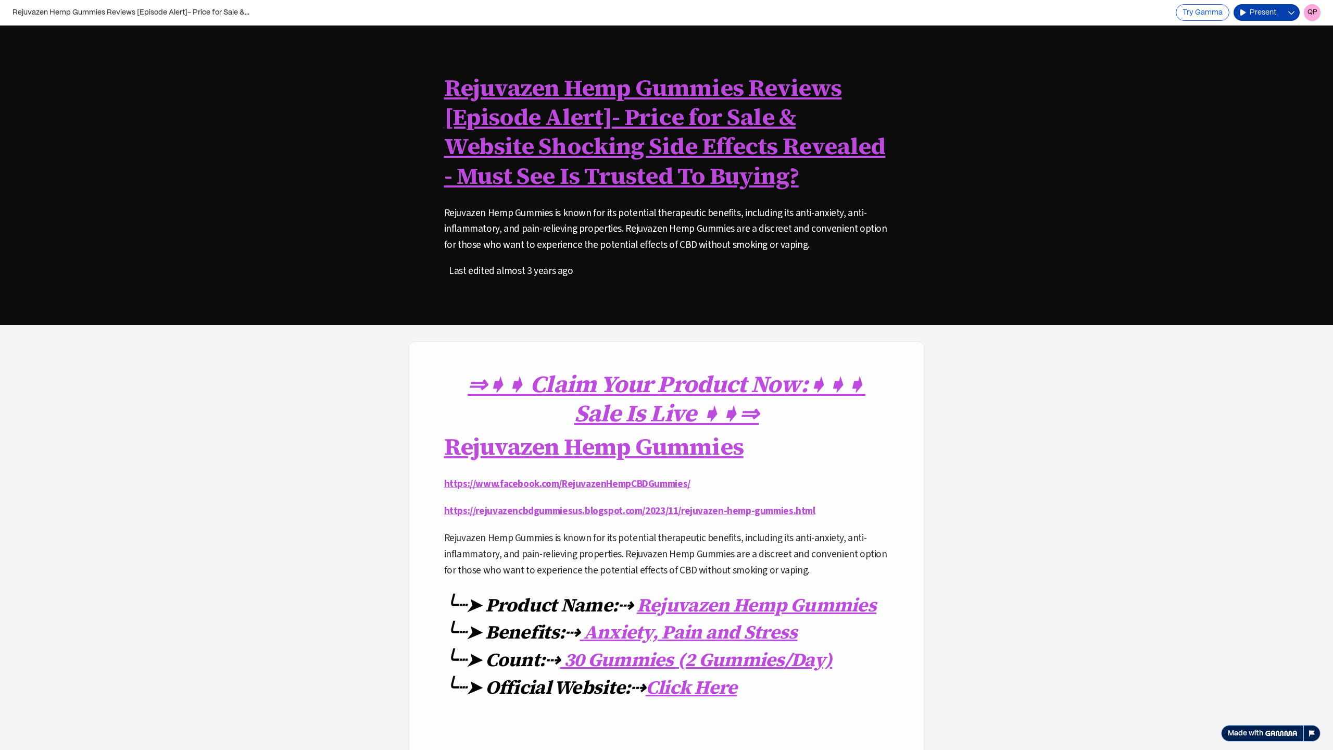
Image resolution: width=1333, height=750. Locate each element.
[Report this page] (1312, 733)
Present (1263, 12)
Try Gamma (1203, 12)
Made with (1245, 733)
